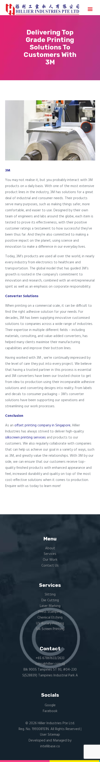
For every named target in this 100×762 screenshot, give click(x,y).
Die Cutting (50, 600)
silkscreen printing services (25, 437)
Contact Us (50, 565)
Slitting (50, 594)
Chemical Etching (50, 617)
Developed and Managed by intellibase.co (50, 743)
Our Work (50, 560)
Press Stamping (50, 612)
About (50, 548)
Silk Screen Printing (50, 629)
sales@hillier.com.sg (50, 664)
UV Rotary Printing (50, 623)
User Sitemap (50, 735)
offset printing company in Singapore (42, 425)
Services (50, 554)
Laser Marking (50, 606)
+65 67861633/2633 (50, 658)
